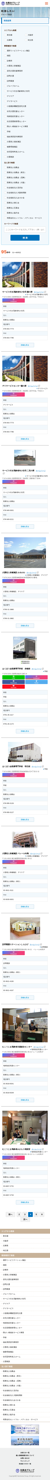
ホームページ (39, 292)
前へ (10, 1214)
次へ (25, 1219)
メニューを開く (46, 3)
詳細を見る (25, 345)
